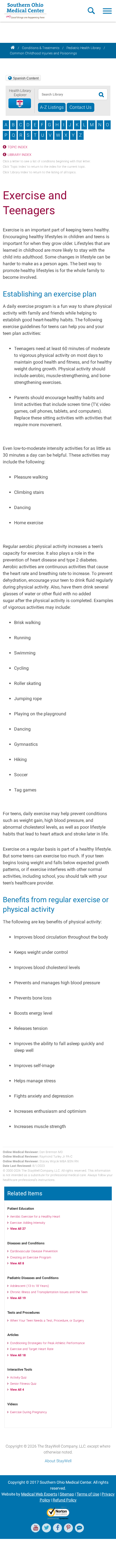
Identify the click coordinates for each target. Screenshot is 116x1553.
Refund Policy (65, 1500)
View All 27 (18, 1229)
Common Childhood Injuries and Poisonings (43, 53)
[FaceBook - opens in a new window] (57, 1527)
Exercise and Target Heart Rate (31, 1349)
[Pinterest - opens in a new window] (68, 1527)
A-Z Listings (52, 107)
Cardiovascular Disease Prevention (34, 1251)
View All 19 (18, 1298)
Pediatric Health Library (83, 48)
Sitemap (67, 1494)
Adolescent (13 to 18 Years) (29, 1286)
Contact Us (81, 107)
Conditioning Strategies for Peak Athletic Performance (47, 1343)
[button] (20, 103)
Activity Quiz (18, 1377)
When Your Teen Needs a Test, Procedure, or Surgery (47, 1320)
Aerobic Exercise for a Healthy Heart (35, 1216)
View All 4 (17, 1389)
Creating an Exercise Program (30, 1257)
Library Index (19, 155)
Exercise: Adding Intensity (27, 1223)
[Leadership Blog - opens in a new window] (79, 1527)
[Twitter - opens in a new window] (46, 1527)
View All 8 (17, 1263)
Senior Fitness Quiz (23, 1384)
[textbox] (65, 94)
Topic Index (17, 147)
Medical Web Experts (39, 1494)
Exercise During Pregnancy (28, 1412)
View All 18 (18, 1355)
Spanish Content (26, 78)
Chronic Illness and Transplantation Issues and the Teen (49, 1292)
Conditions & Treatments (40, 48)
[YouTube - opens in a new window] (35, 1527)
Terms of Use (88, 1494)
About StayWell (58, 1461)
